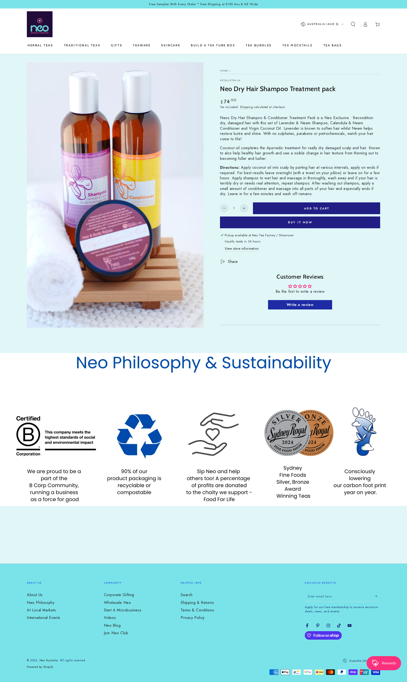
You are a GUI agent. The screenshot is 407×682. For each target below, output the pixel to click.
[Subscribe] (377, 596)
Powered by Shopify (40, 667)
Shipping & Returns (197, 602)
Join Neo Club (116, 633)
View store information (242, 248)
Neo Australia (49, 660)
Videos (110, 617)
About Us (35, 595)
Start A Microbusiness (123, 610)
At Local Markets (41, 610)
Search (187, 595)
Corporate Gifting (119, 595)
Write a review (300, 304)
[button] (353, 24)
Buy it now (300, 222)
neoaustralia (230, 80)
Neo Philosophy (40, 602)
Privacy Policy (192, 617)
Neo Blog (112, 625)
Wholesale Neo (117, 602)
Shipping (246, 107)
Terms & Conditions (197, 610)
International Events (43, 617)
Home (224, 70)
